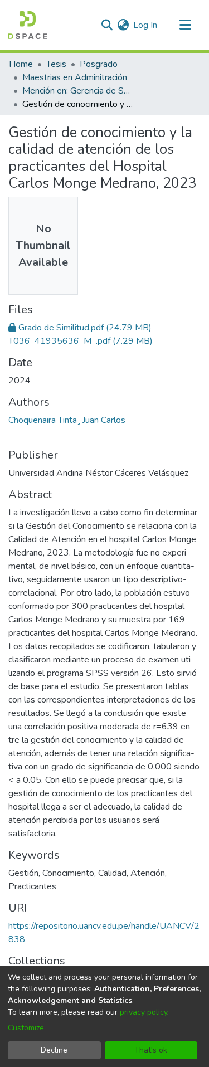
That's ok (150, 1050)
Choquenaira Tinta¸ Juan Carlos (66, 420)
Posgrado (99, 64)
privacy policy (143, 1012)
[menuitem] (123, 25)
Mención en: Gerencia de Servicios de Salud (78, 91)
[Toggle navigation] (185, 25)
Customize (26, 1027)
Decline (54, 1050)
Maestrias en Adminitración (74, 77)
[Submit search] (107, 25)
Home (21, 64)
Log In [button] (145, 25)
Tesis (56, 64)
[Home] (27, 25)
